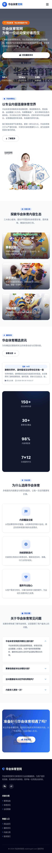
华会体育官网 (14, 769)
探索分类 (27, 63)
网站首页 (7, 824)
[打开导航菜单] (47, 4)
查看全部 (9, 353)
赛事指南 (7, 801)
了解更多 (11, 138)
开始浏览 (27, 739)
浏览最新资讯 (27, 55)
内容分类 (7, 832)
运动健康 (7, 809)
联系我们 (7, 836)
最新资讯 (7, 828)
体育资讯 (7, 805)
